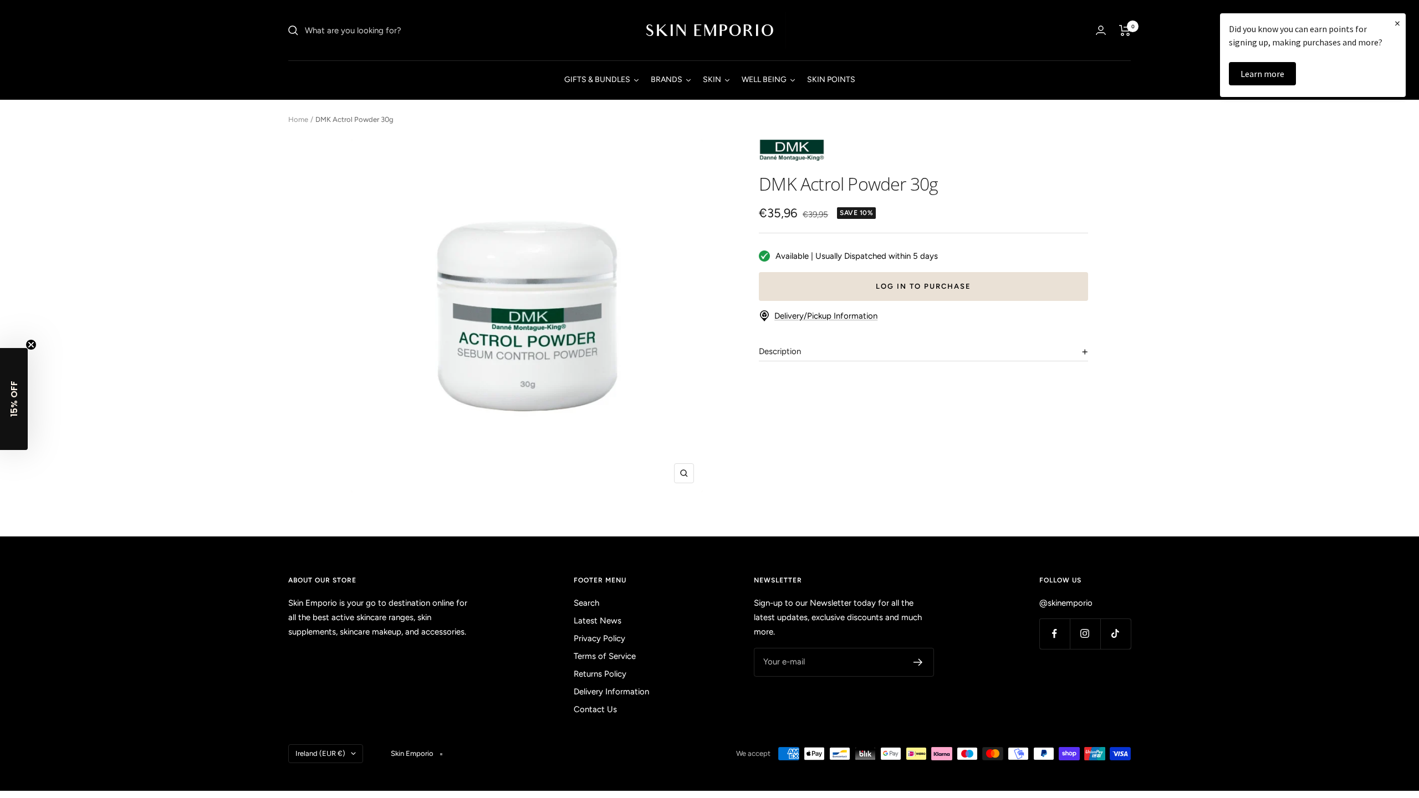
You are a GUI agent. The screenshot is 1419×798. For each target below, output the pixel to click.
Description (780, 351)
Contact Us (595, 709)
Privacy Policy (599, 638)
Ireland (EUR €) (320, 753)
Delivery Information (611, 692)
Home (298, 119)
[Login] (1101, 30)
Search (586, 603)
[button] (14, 399)
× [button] (1397, 23)
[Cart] (1125, 30)
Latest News (597, 621)
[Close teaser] (31, 344)
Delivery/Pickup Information (825, 316)
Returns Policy (600, 674)
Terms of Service (605, 656)
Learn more (1262, 73)
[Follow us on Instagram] (1085, 633)
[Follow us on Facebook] (1054, 633)
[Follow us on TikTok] (1115, 633)
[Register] (918, 662)
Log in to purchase (923, 286)
